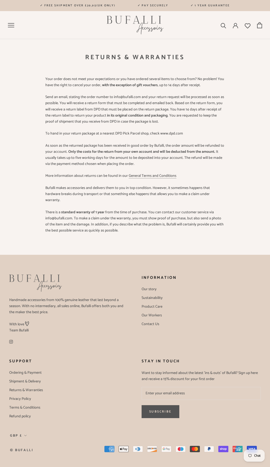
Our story (149, 289)
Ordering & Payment (25, 373)
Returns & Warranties (26, 390)
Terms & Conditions (24, 407)
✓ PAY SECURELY (153, 5)
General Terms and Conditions (152, 176)
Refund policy (20, 416)
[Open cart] (259, 25)
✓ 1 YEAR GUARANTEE (210, 5)
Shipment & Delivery (25, 381)
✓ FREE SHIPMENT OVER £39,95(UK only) (77, 5)
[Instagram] (11, 342)
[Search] (223, 25)
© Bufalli (21, 450)
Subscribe (160, 411)
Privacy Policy (20, 399)
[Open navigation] (11, 25)
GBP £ (16, 435)
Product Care (152, 306)
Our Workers (152, 315)
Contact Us (150, 324)
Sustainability (152, 298)
